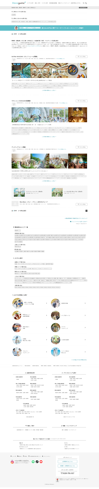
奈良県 (32, 393)
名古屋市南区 (75, 235)
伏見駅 (21, 251)
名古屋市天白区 (57, 235)
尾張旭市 (47, 239)
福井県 (20, 386)
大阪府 (32, 391)
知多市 (31, 239)
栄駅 (28, 251)
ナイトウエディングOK (67, 282)
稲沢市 (80, 237)
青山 (17, 411)
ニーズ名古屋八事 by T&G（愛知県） (73, 191)
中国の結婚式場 (19, 396)
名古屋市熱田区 (37, 237)
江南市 (23, 239)
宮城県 (32, 378)
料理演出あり (39, 282)
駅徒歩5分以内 (39, 278)
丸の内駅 (31, 251)
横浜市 (28, 411)
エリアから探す (30, 3)
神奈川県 (39, 385)
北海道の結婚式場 (19, 376)
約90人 (46, 287)
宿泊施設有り (33, 278)
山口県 (24, 398)
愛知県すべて (17, 230)
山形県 (35, 380)
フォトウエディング (72, 429)
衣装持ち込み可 (65, 280)
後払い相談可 (29, 21)
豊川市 (62, 237)
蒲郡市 (38, 239)
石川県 (17, 386)
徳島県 (35, 399)
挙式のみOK (53, 21)
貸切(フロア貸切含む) (47, 278)
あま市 (27, 239)
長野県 (20, 385)
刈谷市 (76, 237)
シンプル (38, 268)
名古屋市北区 (36, 235)
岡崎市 (53, 237)
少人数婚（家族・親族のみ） (58, 278)
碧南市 (55, 239)
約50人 (31, 287)
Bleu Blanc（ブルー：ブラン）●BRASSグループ (33, 202)
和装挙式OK (14, 21)
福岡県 (25, 405)
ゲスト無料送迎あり (68, 278)
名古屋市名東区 (43, 235)
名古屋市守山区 (30, 235)
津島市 (70, 239)
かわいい (16, 268)
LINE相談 (37, 429)
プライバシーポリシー (46, 456)
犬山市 (51, 239)
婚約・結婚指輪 (65, 429)
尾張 (16, 246)
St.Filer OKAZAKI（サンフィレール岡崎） (25, 56)
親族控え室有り (50, 280)
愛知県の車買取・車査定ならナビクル (72, 444)
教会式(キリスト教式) (19, 273)
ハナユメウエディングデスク (34, 46)
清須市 (66, 239)
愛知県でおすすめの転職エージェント (72, 448)
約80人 (42, 287)
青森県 (38, 378)
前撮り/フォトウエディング (64, 3)
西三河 (19, 246)
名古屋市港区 (63, 235)
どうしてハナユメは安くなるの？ (79, 221)
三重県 (24, 392)
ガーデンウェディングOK (45, 21)
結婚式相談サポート (20, 429)
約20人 (20, 287)
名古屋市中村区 (82, 235)
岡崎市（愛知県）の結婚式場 (46, 365)
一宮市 (46, 237)
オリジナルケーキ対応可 (31, 282)
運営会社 (20, 456)
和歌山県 (35, 393)
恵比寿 (20, 411)
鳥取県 (17, 400)
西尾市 (69, 237)
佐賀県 (28, 405)
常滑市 (81, 239)
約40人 (27, 287)
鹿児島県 (31, 406)
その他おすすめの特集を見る (80, 359)
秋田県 (41, 378)
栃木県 (35, 386)
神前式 (25, 273)
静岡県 (27, 392)
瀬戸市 (83, 237)
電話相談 (41, 429)
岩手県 (32, 380)
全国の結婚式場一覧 (30, 416)
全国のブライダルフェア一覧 (69, 416)
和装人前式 (37, 273)
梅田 (20, 413)
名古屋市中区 (24, 237)
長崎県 (31, 405)
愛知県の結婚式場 (35, 365)
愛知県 (17, 392)
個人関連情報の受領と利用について (35, 456)
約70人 (38, 287)
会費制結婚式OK (36, 21)
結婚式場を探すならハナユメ (17, 365)
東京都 (32, 385)
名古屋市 (13, 14)
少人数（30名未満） (21, 21)
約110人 (54, 287)
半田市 (16, 239)
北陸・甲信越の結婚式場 (20, 383)
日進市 (34, 239)
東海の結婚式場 (27, 365)
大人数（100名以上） (41, 280)
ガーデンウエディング (19, 278)
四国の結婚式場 (33, 396)
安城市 (65, 237)
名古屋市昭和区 (18, 237)
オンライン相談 (32, 429)
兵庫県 (35, 391)
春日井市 (57, 237)
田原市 (73, 239)
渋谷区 (25, 411)
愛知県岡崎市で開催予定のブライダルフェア (76, 218)
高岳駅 (35, 251)
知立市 (62, 239)
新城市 (21, 241)
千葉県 (35, 385)
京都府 (38, 391)
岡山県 (20, 398)
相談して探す (37, 3)
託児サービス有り (57, 280)
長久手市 (16, 241)
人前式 (29, 273)
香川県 (32, 399)
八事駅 (24, 251)
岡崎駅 (39, 251)
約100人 (50, 287)
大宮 (37, 411)
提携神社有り (76, 278)
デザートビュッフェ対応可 (82, 280)
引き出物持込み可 (72, 280)
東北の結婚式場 (33, 376)
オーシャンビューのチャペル (48, 282)
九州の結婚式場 (26, 403)
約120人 (58, 287)
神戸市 (23, 413)
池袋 (23, 411)
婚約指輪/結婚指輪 (53, 3)
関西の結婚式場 (33, 390)
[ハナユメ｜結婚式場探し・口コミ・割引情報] (19, 3)
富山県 (27, 385)
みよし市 (77, 239)
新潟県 (24, 385)
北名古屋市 (43, 239)
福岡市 (26, 413)
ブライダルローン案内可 (31, 280)
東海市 (20, 239)
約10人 (16, 287)
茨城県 (32, 386)
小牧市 (72, 237)
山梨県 (17, 385)
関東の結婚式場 (33, 383)
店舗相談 (26, 429)
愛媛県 (38, 399)
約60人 (35, 287)
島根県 (27, 398)
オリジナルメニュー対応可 (20, 282)
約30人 (24, 287)
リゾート (42, 268)
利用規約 (25, 456)
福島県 (35, 378)
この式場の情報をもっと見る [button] (48, 90)
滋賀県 (41, 391)
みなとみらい (33, 411)
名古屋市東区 (30, 237)
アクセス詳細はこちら (60, 58)
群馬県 (38, 386)
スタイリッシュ (48, 268)
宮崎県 (28, 406)
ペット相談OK (82, 278)
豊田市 (43, 237)
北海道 (17, 379)
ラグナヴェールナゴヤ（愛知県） (34, 191)
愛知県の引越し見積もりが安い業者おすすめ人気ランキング (31, 444)
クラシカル (27, 268)
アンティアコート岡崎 (19, 147)
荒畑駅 (42, 251)
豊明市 (59, 239)
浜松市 (17, 413)
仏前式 (33, 273)
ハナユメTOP (14, 456)
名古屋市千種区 (50, 235)
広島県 (17, 398)
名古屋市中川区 (23, 235)
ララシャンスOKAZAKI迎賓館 (21, 101)
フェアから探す (45, 3)
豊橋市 (50, 237)
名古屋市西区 (69, 235)
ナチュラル (22, 268)
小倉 (29, 413)
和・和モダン (32, 268)
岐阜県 (20, 392)
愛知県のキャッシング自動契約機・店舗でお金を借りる (30, 448)
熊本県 (34, 405)
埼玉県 (42, 385)
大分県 (25, 406)
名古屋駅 (16, 251)
